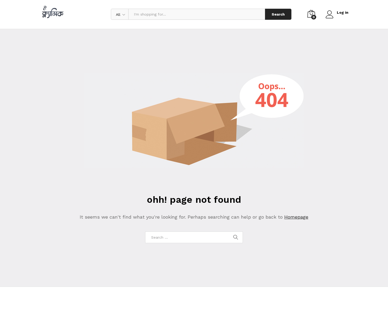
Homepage (296, 217)
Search (278, 14)
